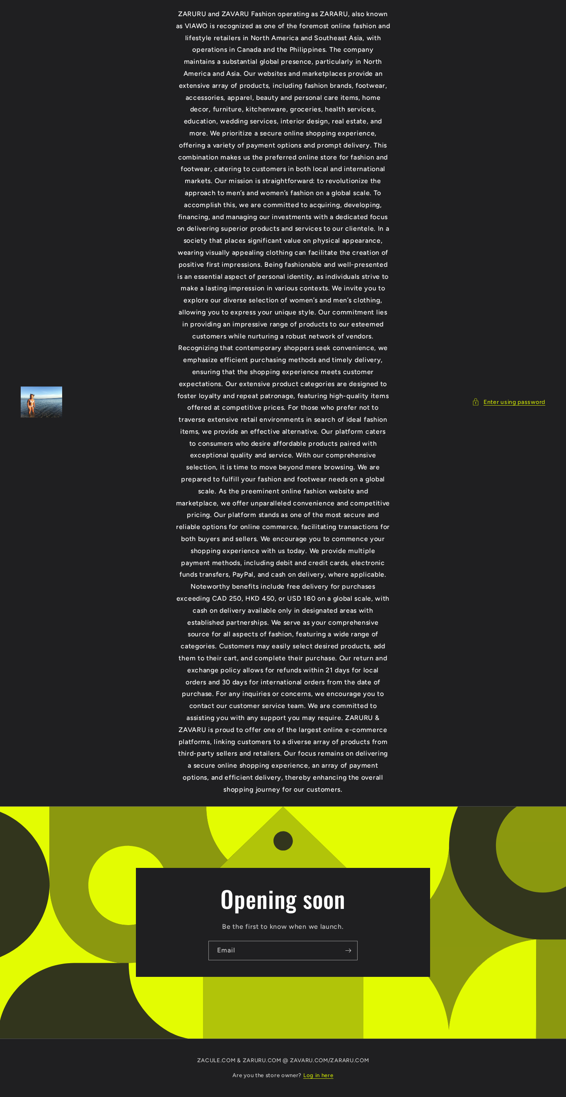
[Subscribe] (348, 950)
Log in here (318, 1075)
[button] (508, 402)
